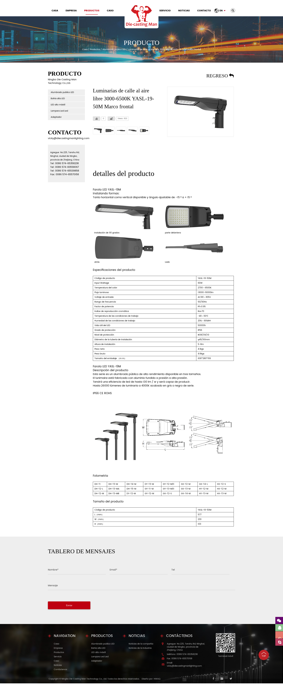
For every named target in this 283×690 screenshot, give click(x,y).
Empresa (71, 11)
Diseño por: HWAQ (151, 678)
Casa (55, 11)
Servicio (165, 11)
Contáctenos (60, 669)
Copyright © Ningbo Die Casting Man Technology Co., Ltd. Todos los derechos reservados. (94, 678)
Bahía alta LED (58, 98)
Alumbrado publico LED (114, 49)
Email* (113, 570)
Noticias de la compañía (141, 643)
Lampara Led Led (59, 111)
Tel (173, 570)
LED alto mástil (58, 104)
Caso (110, 11)
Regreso (217, 75)
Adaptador (56, 117)
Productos (91, 11)
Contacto (204, 11)
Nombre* (53, 570)
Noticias (184, 11)
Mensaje (53, 585)
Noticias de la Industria (140, 648)
